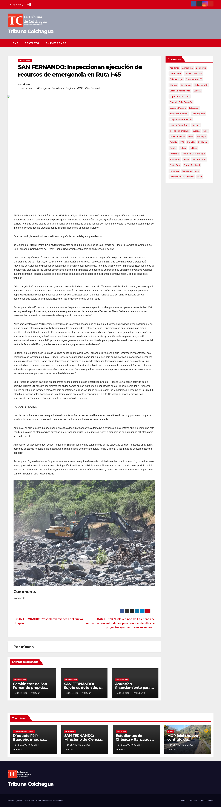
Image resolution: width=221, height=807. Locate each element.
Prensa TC (139, 693)
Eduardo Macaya (178, 108)
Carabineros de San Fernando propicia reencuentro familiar (31, 688)
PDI (182, 142)
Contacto (32, 43)
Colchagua (186, 85)
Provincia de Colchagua (194, 153)
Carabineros (175, 73)
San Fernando (25, 60)
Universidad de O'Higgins (182, 176)
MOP (190, 136)
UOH (199, 176)
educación (194, 108)
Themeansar (57, 800)
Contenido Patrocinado (24, 731)
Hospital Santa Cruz (179, 125)
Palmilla (173, 142)
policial (183, 148)
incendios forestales (179, 131)
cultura (197, 90)
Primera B (174, 153)
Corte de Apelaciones (180, 90)
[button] (206, 43)
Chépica (173, 85)
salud (186, 159)
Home (14, 43)
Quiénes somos (56, 43)
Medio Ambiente (177, 136)
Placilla (173, 148)
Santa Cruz (175, 165)
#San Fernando (93, 88)
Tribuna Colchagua (31, 31)
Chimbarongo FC (194, 79)
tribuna (26, 84)
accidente (174, 68)
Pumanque (175, 159)
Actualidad (70, 731)
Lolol (205, 131)
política (193, 148)
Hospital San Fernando (181, 119)
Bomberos (201, 68)
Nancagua (201, 136)
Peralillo (191, 142)
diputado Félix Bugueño (181, 102)
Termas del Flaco (190, 171)
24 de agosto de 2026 (27, 745)
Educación (121, 731)
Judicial (196, 131)
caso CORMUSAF (193, 73)
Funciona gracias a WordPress (21, 800)
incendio (196, 125)
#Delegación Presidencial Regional (56, 88)
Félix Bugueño (198, 113)
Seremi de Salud (192, 165)
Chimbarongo (176, 79)
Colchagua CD (201, 85)
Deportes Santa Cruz (180, 96)
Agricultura (187, 68)
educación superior (179, 113)
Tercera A (174, 171)
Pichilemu (202, 142)
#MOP (80, 88)
